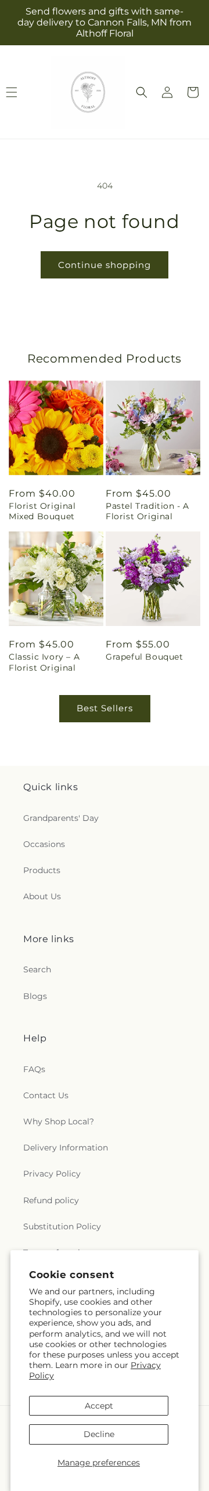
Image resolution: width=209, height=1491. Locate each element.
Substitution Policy (62, 1226)
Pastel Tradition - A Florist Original (147, 511)
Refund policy (51, 1200)
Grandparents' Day (61, 818)
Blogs (35, 996)
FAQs (34, 1069)
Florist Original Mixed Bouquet (42, 511)
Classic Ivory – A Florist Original (44, 662)
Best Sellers (105, 708)
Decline (99, 1434)
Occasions (44, 844)
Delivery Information (65, 1147)
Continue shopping (104, 264)
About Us (42, 896)
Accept (99, 1405)
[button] (141, 92)
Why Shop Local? (58, 1121)
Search (37, 969)
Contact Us (46, 1095)
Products (41, 870)
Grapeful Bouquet (144, 657)
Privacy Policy (52, 1173)
